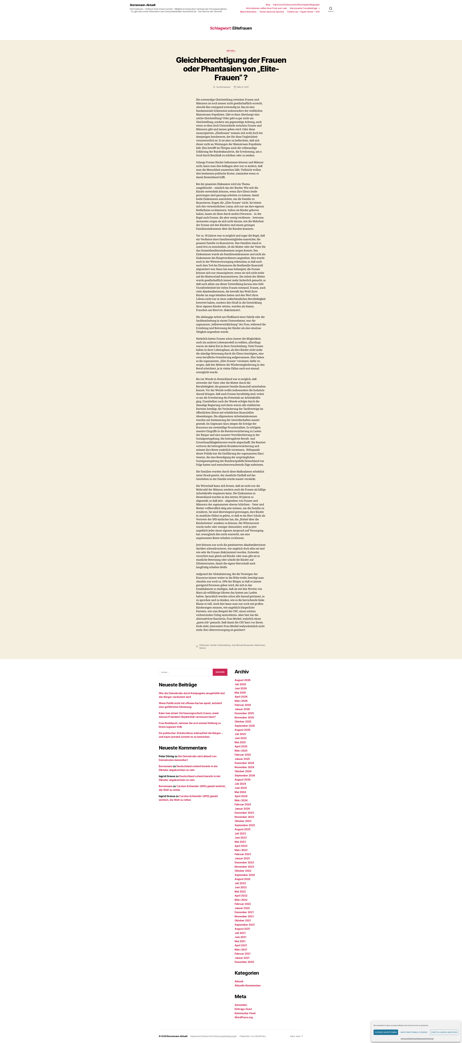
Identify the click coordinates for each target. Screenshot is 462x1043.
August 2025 (242, 729)
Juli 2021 (240, 933)
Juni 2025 (241, 738)
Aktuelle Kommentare (248, 985)
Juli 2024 (240, 783)
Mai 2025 (240, 742)
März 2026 (241, 700)
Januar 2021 (242, 957)
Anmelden (241, 1004)
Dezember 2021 (244, 912)
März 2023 (241, 850)
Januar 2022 (242, 908)
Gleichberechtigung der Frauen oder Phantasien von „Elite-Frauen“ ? (231, 68)
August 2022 (242, 879)
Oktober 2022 (243, 870)
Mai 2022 (240, 891)
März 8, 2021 (243, 87)
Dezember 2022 (244, 862)
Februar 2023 (243, 854)
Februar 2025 (243, 754)
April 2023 (241, 845)
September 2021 (245, 924)
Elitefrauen (204, 645)
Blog (268, 4)
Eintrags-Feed (243, 1009)
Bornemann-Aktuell (142, 5)
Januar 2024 (242, 808)
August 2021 (242, 928)
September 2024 (245, 775)
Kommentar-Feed (245, 1013)
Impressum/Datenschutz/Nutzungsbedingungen (417, 1039)
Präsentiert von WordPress (253, 1036)
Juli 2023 (240, 833)
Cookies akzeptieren (386, 1032)
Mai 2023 (240, 841)
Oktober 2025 (243, 721)
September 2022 (245, 874)
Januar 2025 (242, 758)
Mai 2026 (240, 692)
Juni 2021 (240, 937)
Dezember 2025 (244, 713)
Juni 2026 (241, 688)
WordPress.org (244, 1017)
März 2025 (241, 750)
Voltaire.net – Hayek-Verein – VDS (303, 11)
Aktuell (231, 51)
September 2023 (245, 825)
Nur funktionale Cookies (414, 1032)
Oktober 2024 (243, 771)
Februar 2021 (243, 953)
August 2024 (242, 779)
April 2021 (241, 945)
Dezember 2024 (244, 763)
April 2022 (241, 895)
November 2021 (244, 916)
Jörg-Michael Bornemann (242, 645)
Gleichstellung (224, 645)
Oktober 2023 (243, 821)
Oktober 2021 (243, 920)
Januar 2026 (242, 709)
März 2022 (241, 899)
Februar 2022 (243, 903)
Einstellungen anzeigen (444, 1032)
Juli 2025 (240, 734)
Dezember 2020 (244, 961)
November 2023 (244, 816)
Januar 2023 (242, 858)
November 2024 (244, 767)
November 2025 (244, 717)
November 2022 (244, 866)
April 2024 (241, 796)
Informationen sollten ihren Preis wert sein (266, 8)
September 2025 (245, 725)
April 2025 (241, 746)
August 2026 (242, 680)
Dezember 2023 (244, 812)
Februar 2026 (243, 705)
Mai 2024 (240, 792)
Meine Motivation (248, 11)
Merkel (202, 648)
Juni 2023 (241, 837)
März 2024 (241, 800)
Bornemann (225, 87)
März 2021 (241, 949)
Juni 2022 (241, 887)
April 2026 (241, 696)
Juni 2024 (241, 787)
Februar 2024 (243, 804)
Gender (213, 645)
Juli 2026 (240, 684)
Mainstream (260, 645)
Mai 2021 (240, 941)
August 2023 (242, 829)
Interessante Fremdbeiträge (303, 8)
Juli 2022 (240, 883)
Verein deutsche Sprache (272, 11)
